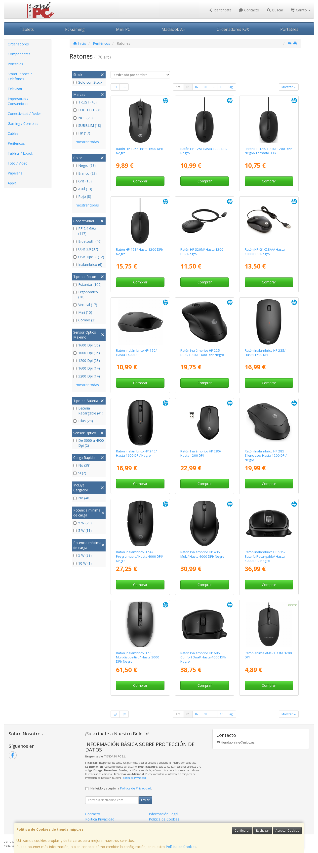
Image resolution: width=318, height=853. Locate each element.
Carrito (301, 10)
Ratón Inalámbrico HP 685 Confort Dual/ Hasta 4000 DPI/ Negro (203, 657)
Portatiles (289, 29)
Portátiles (15, 64)
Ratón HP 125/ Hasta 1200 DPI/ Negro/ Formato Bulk (268, 150)
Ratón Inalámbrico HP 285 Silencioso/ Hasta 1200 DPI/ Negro (266, 455)
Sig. (231, 87)
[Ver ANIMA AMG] (268, 624)
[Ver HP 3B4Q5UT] (204, 523)
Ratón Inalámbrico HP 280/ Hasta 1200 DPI (200, 453)
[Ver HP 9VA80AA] (204, 221)
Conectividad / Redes (24, 113)
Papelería (15, 173)
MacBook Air (173, 29)
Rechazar (262, 830)
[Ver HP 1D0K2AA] (140, 624)
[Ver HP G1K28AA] (268, 221)
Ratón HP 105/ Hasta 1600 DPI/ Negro (139, 150)
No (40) (84, 498)
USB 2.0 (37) (88, 249)
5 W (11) (85, 530)
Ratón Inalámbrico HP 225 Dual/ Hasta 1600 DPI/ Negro (202, 352)
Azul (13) (85, 188)
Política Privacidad (99, 819)
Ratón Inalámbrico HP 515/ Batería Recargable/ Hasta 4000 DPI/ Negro (265, 556)
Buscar (277, 10)
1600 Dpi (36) (89, 345)
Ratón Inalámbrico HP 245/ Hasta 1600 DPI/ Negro (136, 453)
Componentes (19, 54)
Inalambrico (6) (90, 264)
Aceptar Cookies (287, 830)
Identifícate (222, 10)
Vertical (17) (87, 304)
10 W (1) (85, 563)
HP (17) (84, 133)
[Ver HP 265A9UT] (204, 120)
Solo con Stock (90, 82)
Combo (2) (86, 320)
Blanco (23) (87, 173)
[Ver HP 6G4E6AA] (268, 422)
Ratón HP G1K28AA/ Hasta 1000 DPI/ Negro (265, 251)
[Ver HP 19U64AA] (204, 422)
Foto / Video (18, 163)
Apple (12, 183)
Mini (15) (85, 312)
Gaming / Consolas (23, 123)
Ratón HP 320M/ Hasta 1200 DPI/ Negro (201, 251)
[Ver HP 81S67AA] (140, 422)
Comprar (140, 181)
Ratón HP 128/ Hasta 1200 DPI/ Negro (139, 251)
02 (197, 87)
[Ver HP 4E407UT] (268, 322)
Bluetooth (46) (90, 241)
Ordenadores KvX (233, 29)
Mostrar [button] (287, 87)
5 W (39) (85, 555)
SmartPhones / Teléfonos (20, 76)
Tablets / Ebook (20, 153)
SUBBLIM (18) (89, 125)
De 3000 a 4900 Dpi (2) (91, 443)
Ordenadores (18, 44)
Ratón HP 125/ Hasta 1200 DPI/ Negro (204, 150)
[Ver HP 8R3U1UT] (204, 322)
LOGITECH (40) (90, 109)
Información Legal (163, 814)
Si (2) (82, 473)
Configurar (242, 830)
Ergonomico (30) (88, 294)
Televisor (15, 88)
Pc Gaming (75, 29)
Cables (13, 133)
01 (188, 87)
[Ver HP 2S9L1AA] (140, 322)
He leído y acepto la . (121, 788)
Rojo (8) (84, 196)
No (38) (84, 465)
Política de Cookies (181, 846)
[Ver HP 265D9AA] (140, 221)
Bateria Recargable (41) (90, 410)
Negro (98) (87, 165)
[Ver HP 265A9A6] (268, 120)
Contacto (251, 10)
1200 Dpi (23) (89, 360)
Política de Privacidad (134, 778)
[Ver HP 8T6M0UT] (204, 624)
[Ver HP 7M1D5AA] (140, 523)
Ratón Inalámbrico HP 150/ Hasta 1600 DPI (136, 352)
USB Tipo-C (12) (91, 256)
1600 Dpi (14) (89, 368)
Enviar (145, 800)
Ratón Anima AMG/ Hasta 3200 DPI (268, 655)
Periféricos (16, 143)
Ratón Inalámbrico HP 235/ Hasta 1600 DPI (265, 352)
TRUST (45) (87, 102)
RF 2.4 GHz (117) (87, 231)
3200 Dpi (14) (89, 376)
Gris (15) (85, 181)
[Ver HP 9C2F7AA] (268, 523)
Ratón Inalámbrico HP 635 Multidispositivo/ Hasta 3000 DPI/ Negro (137, 657)
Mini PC (123, 29)
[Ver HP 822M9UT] (140, 120)
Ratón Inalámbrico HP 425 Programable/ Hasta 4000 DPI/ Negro (139, 556)
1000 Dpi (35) (89, 352)
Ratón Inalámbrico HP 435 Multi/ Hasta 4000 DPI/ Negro (202, 554)
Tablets (27, 29)
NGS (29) (85, 117)
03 (205, 87)
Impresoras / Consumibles (18, 101)
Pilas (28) (85, 420)
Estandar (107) (90, 284)
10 (221, 87)
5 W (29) (85, 522)
